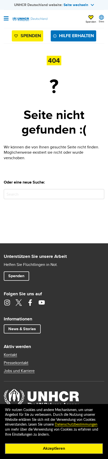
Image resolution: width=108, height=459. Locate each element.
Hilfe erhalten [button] (76, 35)
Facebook (30, 302)
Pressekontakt (16, 363)
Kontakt (10, 355)
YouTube (41, 302)
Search (99, 194)
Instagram (7, 302)
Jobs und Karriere (19, 371)
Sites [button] (101, 21)
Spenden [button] (91, 19)
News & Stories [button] (22, 329)
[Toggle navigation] (6, 19)
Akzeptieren (54, 448)
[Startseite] (29, 19)
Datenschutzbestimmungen (76, 424)
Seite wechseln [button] (76, 4)
